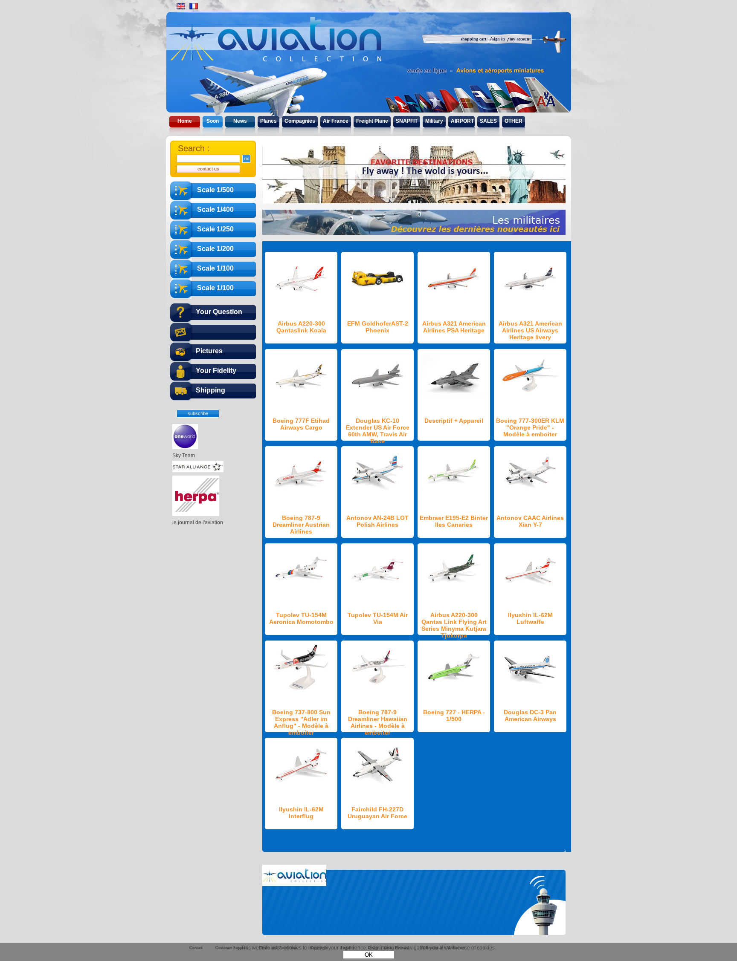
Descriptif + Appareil (453, 420)
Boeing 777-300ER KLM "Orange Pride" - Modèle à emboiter (530, 427)
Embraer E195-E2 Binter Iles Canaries (454, 521)
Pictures (209, 351)
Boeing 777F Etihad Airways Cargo (301, 424)
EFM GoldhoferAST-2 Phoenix (377, 327)
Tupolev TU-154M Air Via (378, 618)
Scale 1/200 (215, 248)
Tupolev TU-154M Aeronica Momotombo (301, 618)
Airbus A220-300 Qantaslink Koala (301, 327)
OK (369, 955)
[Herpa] (195, 514)
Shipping (210, 390)
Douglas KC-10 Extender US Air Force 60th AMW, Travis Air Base (377, 430)
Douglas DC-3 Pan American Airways (530, 715)
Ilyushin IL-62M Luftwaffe (530, 618)
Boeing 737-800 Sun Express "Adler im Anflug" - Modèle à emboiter (301, 722)
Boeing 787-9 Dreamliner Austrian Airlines (301, 524)
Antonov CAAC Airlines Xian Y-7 (530, 521)
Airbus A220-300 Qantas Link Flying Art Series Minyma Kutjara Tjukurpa (454, 625)
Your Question (219, 311)
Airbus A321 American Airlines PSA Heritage (454, 327)
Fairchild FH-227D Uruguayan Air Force (377, 813)
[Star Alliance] (197, 470)
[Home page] (292, 46)
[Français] (193, 6)
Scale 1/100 (215, 268)
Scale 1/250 (215, 229)
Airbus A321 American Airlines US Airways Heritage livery (530, 330)
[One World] (185, 447)
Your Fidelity (216, 370)
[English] (181, 6)
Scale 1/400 (215, 209)
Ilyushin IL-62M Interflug (301, 813)
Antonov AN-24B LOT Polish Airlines (377, 521)
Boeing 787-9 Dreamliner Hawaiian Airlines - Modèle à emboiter (377, 722)
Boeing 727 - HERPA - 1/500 (454, 715)
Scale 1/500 (215, 189)
